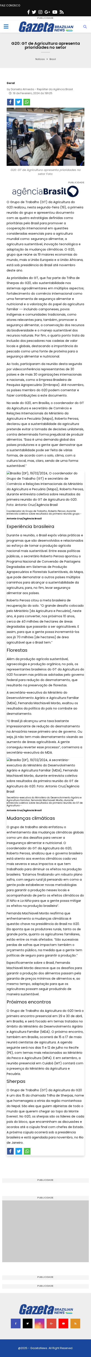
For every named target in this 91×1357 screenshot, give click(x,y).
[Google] (47, 12)
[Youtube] (54, 12)
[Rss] (62, 12)
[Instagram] (40, 12)
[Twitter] (34, 12)
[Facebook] (28, 12)
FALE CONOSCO (10, 5)
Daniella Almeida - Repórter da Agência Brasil (42, 89)
